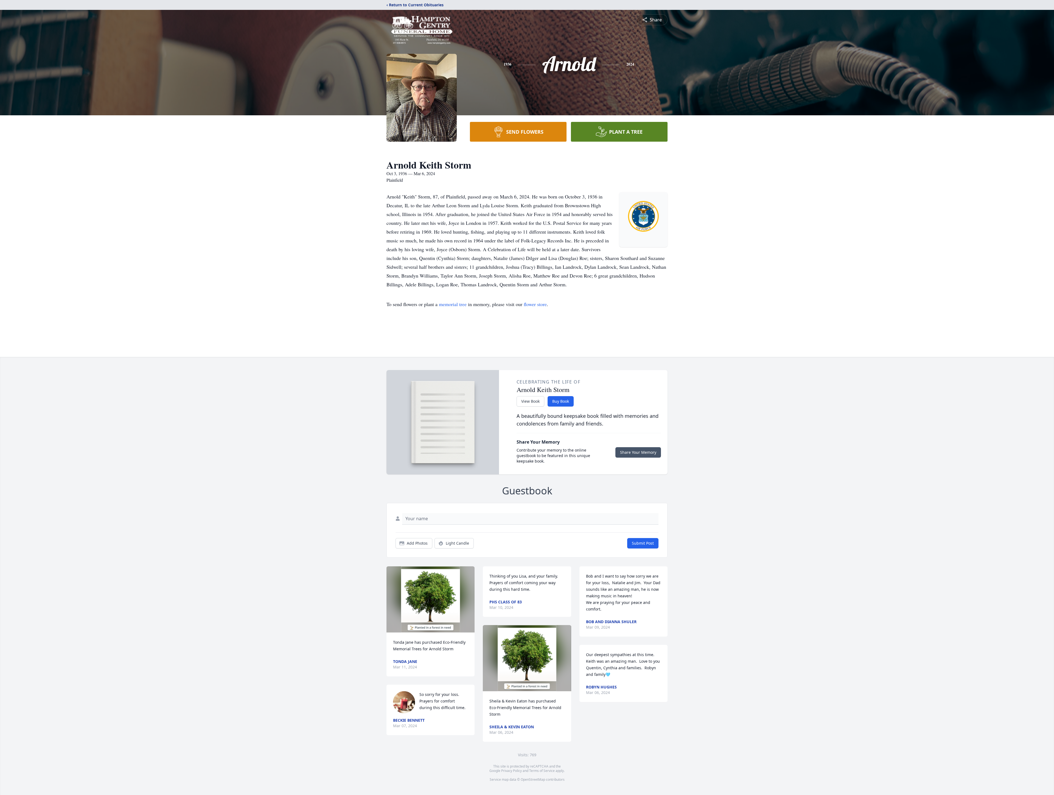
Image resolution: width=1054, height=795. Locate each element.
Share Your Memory (638, 452)
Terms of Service (542, 770)
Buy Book (560, 401)
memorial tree (453, 304)
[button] (430, 599)
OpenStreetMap (533, 779)
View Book (530, 401)
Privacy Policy (511, 770)
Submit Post (643, 543)
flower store (535, 304)
